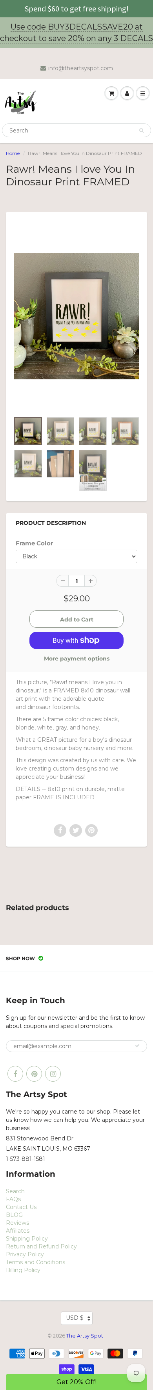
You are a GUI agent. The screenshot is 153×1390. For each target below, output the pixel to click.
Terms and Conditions (35, 1262)
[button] (76, 1382)
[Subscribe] (137, 1045)
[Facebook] (15, 1074)
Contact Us (21, 1207)
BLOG (14, 1214)
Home (13, 153)
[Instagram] (53, 1074)
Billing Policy (23, 1270)
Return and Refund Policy (41, 1246)
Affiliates (17, 1230)
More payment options (76, 658)
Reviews (17, 1222)
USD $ (75, 1317)
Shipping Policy (27, 1238)
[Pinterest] (34, 1074)
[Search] (141, 130)
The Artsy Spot (84, 1335)
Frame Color (34, 543)
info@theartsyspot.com (80, 68)
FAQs (13, 1199)
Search (15, 1191)
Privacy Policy (25, 1254)
